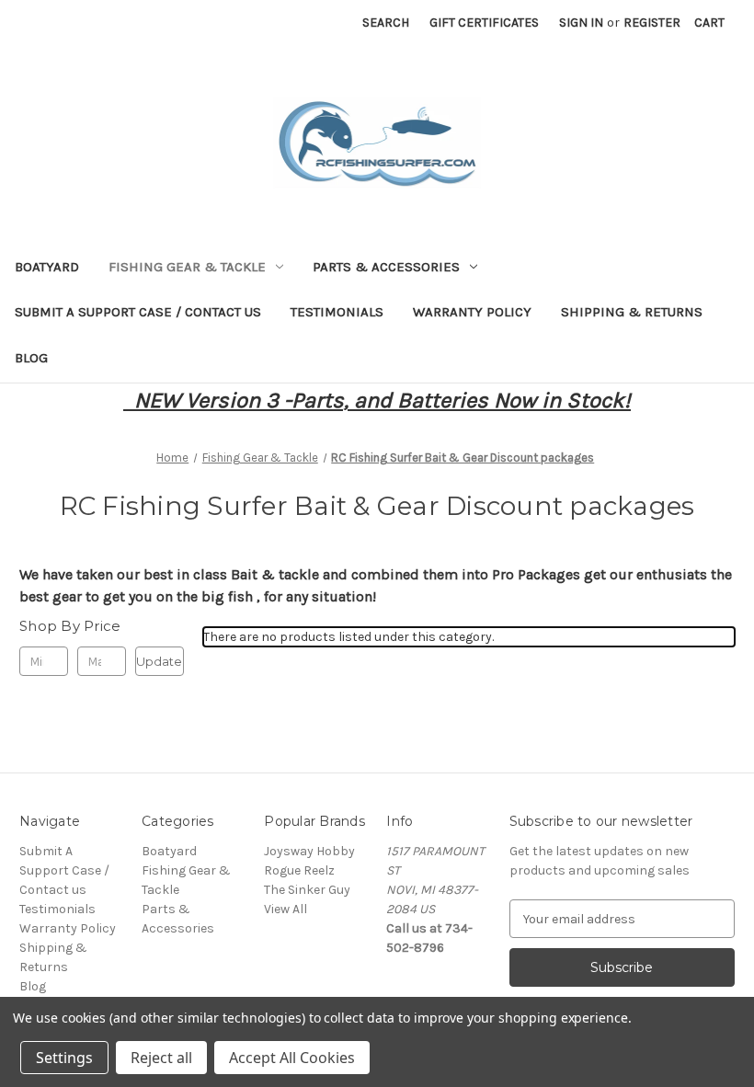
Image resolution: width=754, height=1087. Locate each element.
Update (159, 661)
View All (285, 909)
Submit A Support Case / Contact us (138, 311)
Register (651, 22)
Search (385, 22)
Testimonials (337, 311)
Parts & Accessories (386, 266)
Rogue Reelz (299, 870)
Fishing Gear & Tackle (187, 266)
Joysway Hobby (309, 851)
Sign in (581, 22)
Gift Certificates (484, 22)
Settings (64, 1057)
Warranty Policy (472, 311)
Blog (31, 357)
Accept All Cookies (292, 1057)
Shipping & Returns (632, 311)
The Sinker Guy (307, 890)
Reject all (161, 1057)
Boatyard (47, 266)
